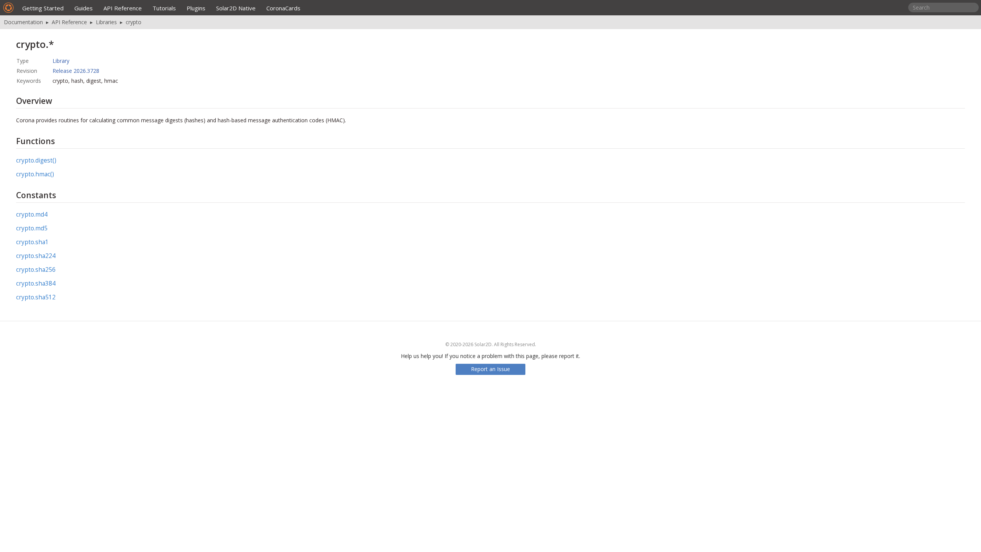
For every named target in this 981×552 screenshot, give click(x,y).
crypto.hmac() (35, 174)
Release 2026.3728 (75, 70)
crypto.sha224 (36, 256)
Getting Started (43, 8)
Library (60, 60)
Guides (83, 8)
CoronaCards (283, 8)
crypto (133, 22)
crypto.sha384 (36, 283)
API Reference (122, 8)
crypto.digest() (36, 160)
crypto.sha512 (36, 297)
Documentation (23, 22)
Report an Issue (490, 369)
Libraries (106, 22)
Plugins (196, 8)
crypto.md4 (32, 214)
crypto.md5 (32, 228)
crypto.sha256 (36, 270)
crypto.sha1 (32, 242)
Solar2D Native (236, 8)
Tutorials (164, 8)
